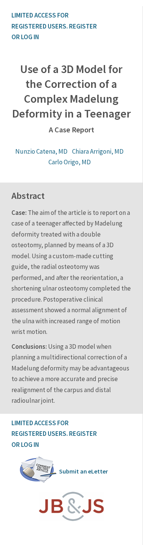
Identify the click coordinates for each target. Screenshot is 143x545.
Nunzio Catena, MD (41, 151)
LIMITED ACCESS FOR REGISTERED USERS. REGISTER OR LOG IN (54, 26)
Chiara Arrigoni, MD (98, 151)
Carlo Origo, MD (69, 162)
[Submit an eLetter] (38, 481)
